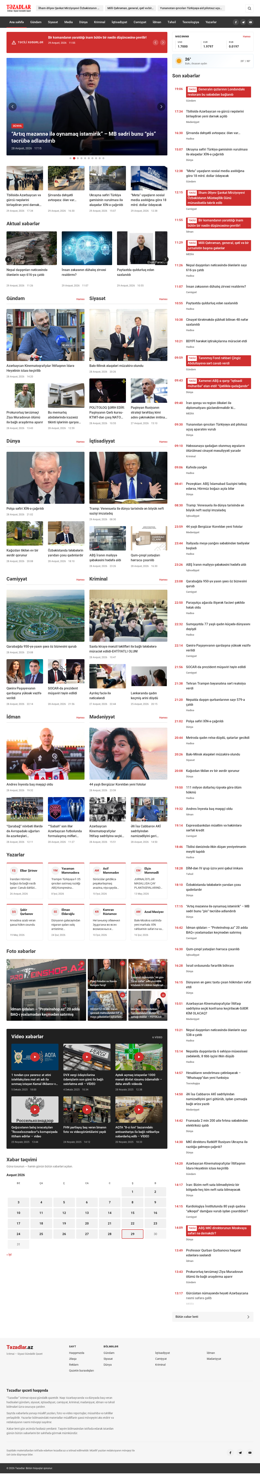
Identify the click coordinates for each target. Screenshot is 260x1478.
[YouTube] (250, 22)
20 (87, 1223)
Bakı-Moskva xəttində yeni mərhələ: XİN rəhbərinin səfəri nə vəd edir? (148, 925)
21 (110, 1223)
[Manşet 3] (78, 158)
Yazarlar (211, 22)
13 (87, 1213)
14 (110, 1213)
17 (18, 1223)
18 (41, 1223)
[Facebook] (236, 22)
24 (18, 1234)
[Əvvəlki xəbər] (13, 107)
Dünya (83, 22)
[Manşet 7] (92, 158)
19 (64, 1223)
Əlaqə (72, 1358)
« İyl (9, 1254)
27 (87, 1234)
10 (18, 1213)
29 (132, 1234)
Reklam (73, 1364)
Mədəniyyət (214, 1358)
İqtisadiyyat (119, 22)
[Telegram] (243, 22)
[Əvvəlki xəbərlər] (8, 259)
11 (41, 1213)
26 (64, 1234)
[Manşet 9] (100, 158)
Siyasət (53, 22)
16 (155, 1213)
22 (132, 1223)
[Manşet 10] (103, 158)
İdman (157, 22)
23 (155, 1223)
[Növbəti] (163, 42)
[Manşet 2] (74, 158)
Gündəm (35, 22)
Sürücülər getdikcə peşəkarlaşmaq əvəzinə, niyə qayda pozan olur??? (105, 884)
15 (132, 1213)
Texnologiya (190, 22)
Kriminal (99, 22)
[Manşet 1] (70, 158)
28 (110, 1234)
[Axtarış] (249, 8)
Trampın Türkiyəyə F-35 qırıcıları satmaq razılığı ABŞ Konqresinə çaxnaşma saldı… (65, 884)
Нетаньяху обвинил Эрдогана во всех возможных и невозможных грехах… (106, 925)
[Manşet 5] (85, 158)
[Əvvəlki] (155, 42)
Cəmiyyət (140, 22)
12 (64, 1213)
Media (68, 22)
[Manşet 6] (89, 158)
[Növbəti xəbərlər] (165, 259)
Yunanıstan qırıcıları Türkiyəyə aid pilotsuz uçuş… (191, 8)
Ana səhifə (16, 22)
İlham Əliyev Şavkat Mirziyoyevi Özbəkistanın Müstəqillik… (70, 8)
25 (41, 1234)
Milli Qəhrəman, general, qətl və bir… (130, 8)
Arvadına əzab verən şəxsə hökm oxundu (23, 922)
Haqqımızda (76, 1352)
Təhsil (172, 22)
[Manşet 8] (96, 158)
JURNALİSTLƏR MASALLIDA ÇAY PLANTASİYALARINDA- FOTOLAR (148, 884)
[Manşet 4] (81, 158)
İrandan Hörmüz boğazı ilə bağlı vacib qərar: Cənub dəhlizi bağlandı (23, 884)
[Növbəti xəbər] (161, 107)
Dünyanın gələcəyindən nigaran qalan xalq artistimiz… (65, 925)
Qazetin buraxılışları (81, 1370)
